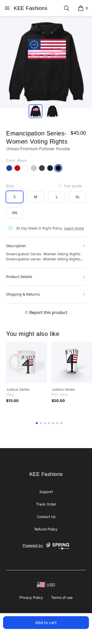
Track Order (46, 504)
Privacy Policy (31, 597)
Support (46, 491)
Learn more (74, 228)
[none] (70, 185)
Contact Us (46, 516)
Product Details (19, 276)
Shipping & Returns (23, 294)
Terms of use (62, 597)
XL (77, 196)
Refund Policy (45, 529)
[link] (26, 362)
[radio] (14, 197)
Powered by (33, 545)
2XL (15, 212)
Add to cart (46, 622)
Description (16, 245)
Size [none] (10, 186)
